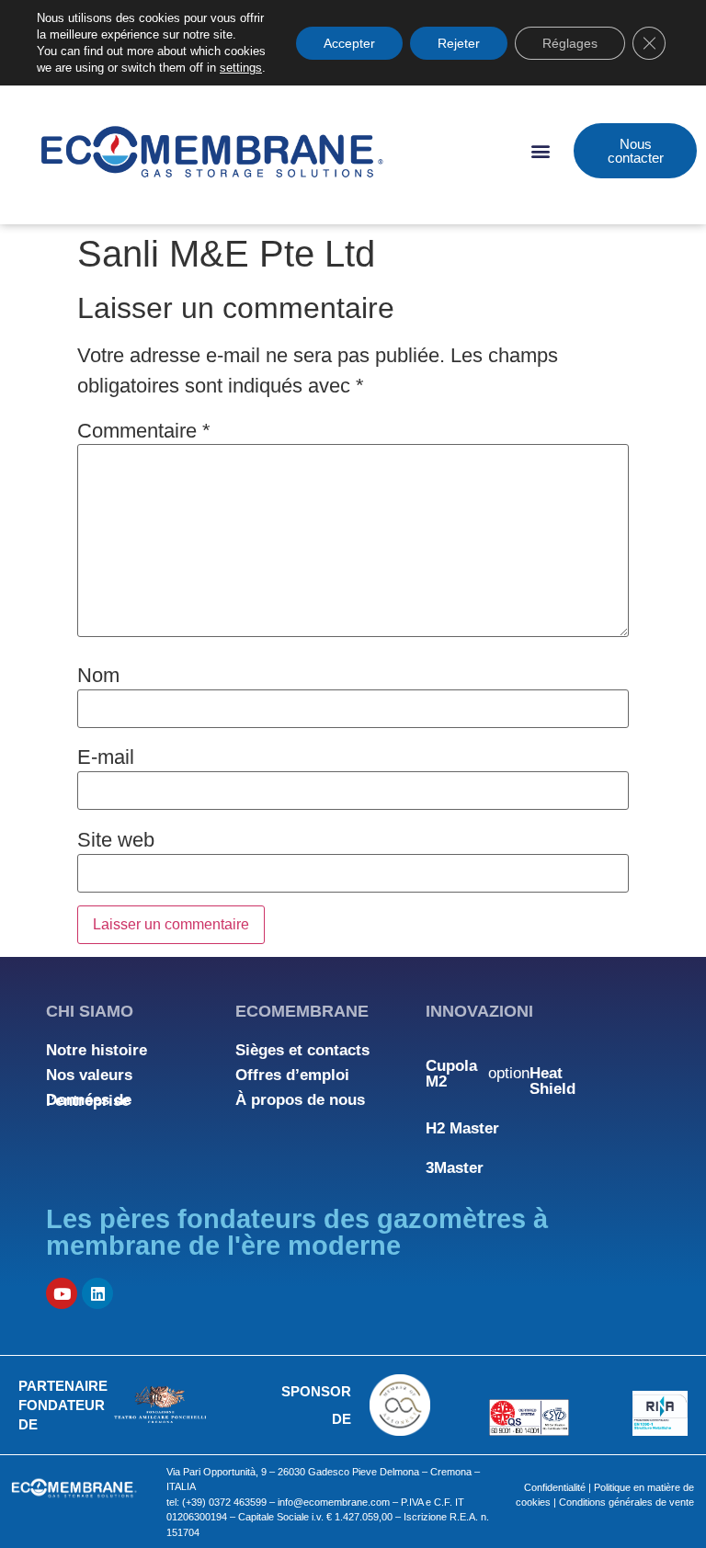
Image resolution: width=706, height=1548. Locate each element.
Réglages (570, 43)
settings (241, 67)
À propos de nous (300, 1100)
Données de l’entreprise (88, 1100)
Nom (98, 676)
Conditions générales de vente (626, 1502)
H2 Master (462, 1128)
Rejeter (459, 43)
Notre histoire (96, 1050)
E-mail (105, 757)
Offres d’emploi (292, 1075)
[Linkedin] (97, 1293)
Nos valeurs (89, 1075)
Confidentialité (555, 1487)
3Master (455, 1168)
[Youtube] (61, 1293)
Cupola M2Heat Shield (500, 1077)
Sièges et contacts (302, 1050)
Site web (115, 840)
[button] (540, 151)
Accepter (349, 43)
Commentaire (144, 431)
